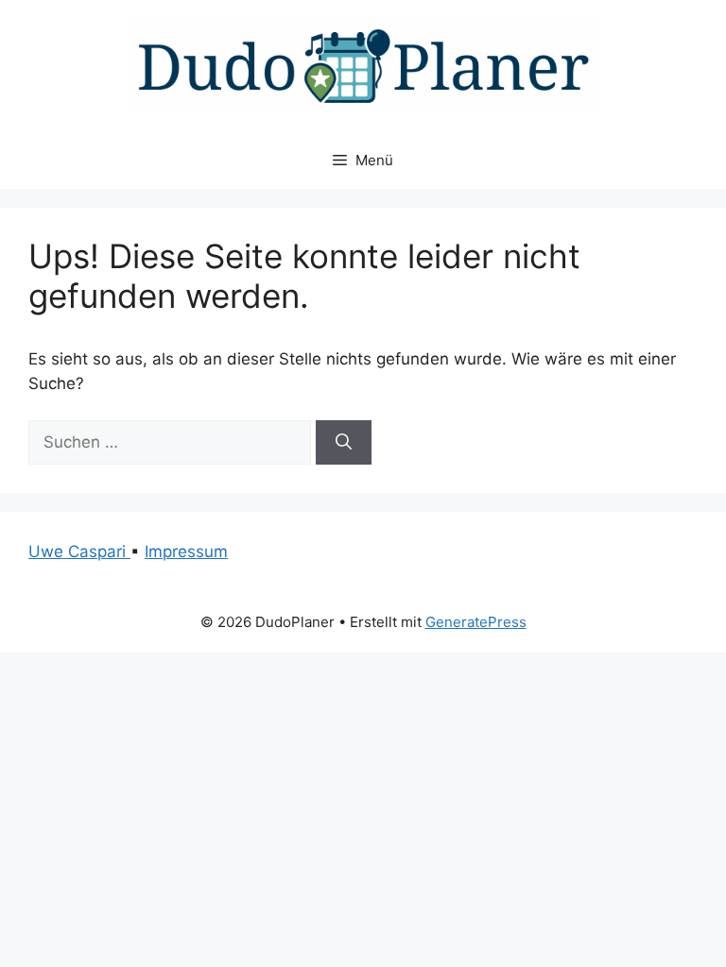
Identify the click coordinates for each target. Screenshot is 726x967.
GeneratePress (476, 622)
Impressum (186, 551)
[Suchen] (344, 443)
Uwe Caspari (79, 551)
